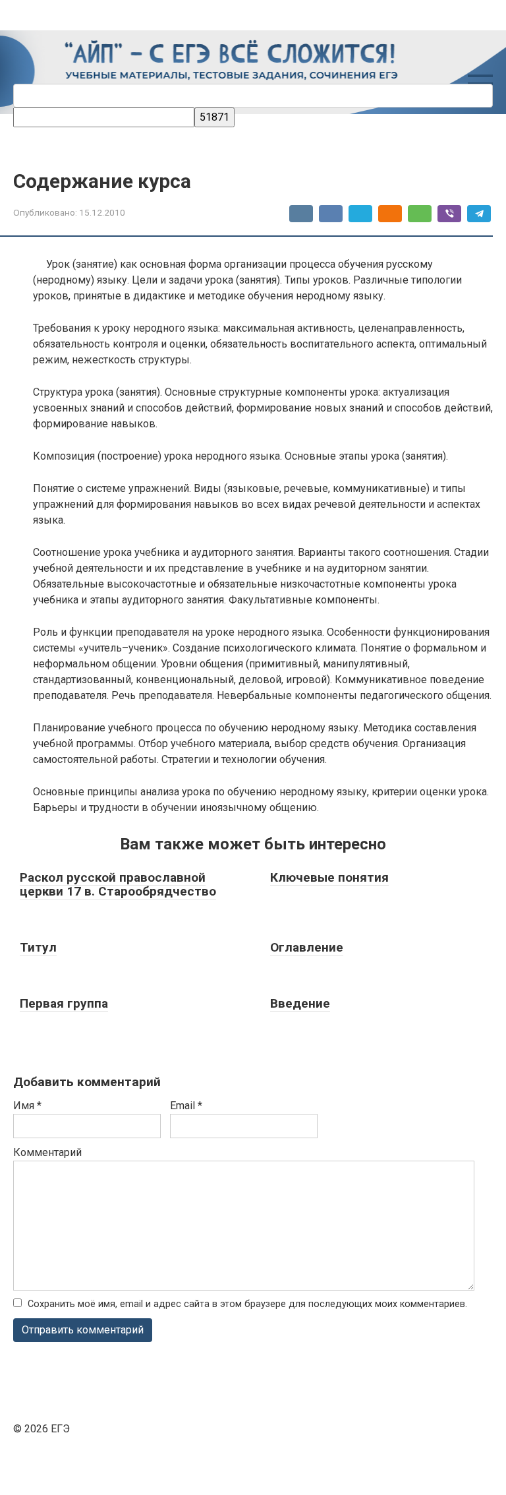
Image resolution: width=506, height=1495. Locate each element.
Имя (27, 1105)
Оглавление (306, 947)
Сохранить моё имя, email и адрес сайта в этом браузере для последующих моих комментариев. (247, 1304)
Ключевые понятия (329, 877)
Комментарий (47, 1152)
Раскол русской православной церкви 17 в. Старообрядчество (118, 884)
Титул (38, 947)
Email (186, 1105)
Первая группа (64, 1003)
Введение (300, 1003)
